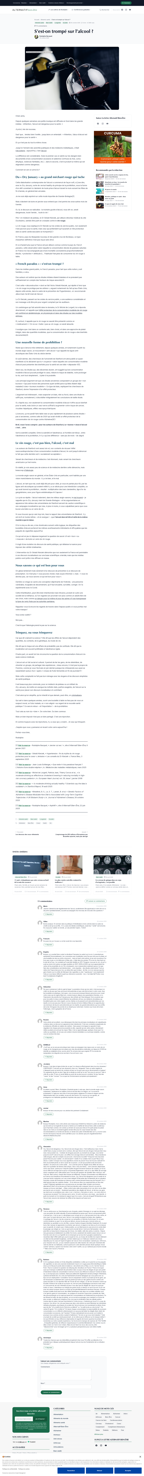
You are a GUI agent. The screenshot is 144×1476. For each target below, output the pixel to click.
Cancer (117, 1417)
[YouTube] (130, 9)
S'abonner (127, 3)
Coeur (38, 823)
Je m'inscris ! (40, 1419)
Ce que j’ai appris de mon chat (114, 204)
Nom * (43, 1383)
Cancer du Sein (101, 1420)
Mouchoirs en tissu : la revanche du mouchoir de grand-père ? (116, 183)
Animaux (56, 1435)
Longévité (58, 22)
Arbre (125, 1413)
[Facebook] (122, 9)
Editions (115, 1430)
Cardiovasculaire (116, 1420)
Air (97, 1413)
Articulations (58, 1447)
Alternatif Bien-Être (20, 877)
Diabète (106, 1430)
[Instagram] (126, 9)
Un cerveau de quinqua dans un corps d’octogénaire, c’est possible (108, 881)
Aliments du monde (60, 1418)
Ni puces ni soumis (111, 189)
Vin (50, 823)
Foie (122, 1430)
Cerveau (99, 1423)
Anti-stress (57, 1439)
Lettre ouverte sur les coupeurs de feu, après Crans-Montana (116, 176)
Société (65, 22)
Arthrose (56, 1443)
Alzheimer (22, 823)
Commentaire (45, 1367)
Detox (98, 1430)
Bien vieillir (49, 22)
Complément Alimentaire (116, 1427)
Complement (100, 1427)
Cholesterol (109, 1423)
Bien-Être (30, 823)
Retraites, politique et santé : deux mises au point (115, 197)
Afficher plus (98, 1434)
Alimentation (58, 1414)
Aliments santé (45, 19)
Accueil (36, 19)
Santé (45, 823)
